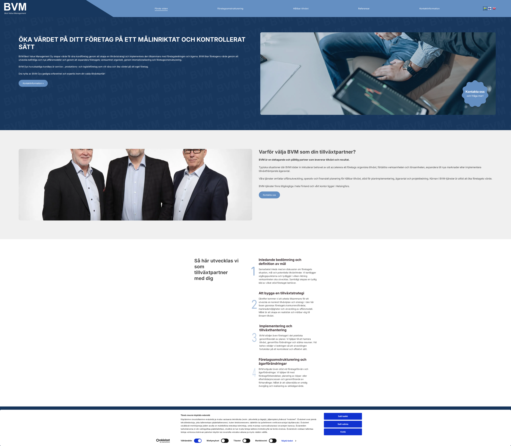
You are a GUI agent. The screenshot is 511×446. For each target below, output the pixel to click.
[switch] (225, 441)
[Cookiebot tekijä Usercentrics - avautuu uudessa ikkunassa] (163, 441)
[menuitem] (161, 8)
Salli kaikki (343, 416)
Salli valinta (343, 424)
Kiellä (343, 432)
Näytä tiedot (287, 441)
